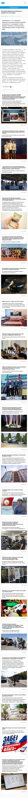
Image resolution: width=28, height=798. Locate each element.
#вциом (10, 16)
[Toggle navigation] (25, 3)
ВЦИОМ (12, 20)
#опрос (14, 16)
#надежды (18, 16)
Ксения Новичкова (5, 16)
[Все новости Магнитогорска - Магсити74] (3, 3)
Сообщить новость (14, 7)
